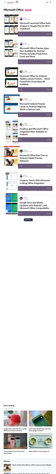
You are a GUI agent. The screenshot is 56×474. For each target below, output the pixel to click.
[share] (6, 32)
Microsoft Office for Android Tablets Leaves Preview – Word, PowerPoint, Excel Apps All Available (35, 80)
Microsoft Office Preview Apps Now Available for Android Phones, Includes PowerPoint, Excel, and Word (34, 52)
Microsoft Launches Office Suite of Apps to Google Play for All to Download (35, 26)
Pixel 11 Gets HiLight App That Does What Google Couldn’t (40, 430)
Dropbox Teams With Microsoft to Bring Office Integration (35, 181)
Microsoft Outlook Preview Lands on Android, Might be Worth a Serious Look (33, 106)
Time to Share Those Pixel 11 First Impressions (14, 452)
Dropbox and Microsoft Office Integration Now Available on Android (34, 131)
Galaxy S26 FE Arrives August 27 (39, 451)
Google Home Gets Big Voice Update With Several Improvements (15, 430)
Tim (25, 18)
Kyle (25, 150)
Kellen (26, 71)
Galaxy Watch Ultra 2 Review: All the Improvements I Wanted (31, 465)
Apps (7, 16)
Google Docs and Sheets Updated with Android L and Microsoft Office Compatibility (34, 205)
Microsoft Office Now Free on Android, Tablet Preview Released (34, 158)
